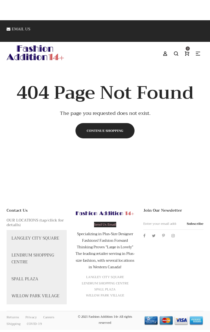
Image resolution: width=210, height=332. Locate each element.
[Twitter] (154, 235)
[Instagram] (173, 235)
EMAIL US (21, 29)
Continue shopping (105, 130)
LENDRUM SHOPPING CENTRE (32, 259)
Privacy (31, 317)
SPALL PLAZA (24, 279)
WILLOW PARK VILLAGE (35, 295)
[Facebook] (144, 235)
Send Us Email (105, 224)
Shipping (14, 324)
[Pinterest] (163, 235)
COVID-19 (34, 324)
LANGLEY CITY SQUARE (35, 238)
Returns (13, 317)
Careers (48, 317)
